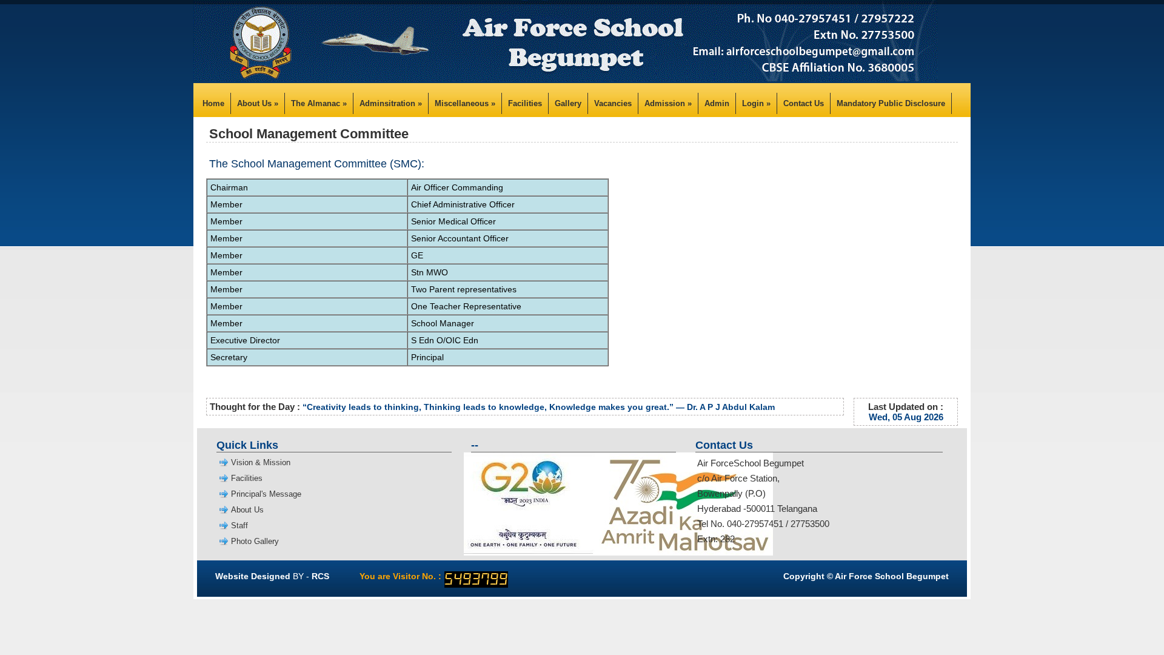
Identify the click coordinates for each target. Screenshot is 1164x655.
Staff (239, 525)
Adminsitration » (391, 103)
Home (213, 103)
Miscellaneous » (465, 103)
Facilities (525, 103)
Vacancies (613, 103)
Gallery (568, 103)
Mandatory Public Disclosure (891, 103)
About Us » (257, 103)
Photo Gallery (255, 541)
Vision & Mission (260, 462)
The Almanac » (319, 103)
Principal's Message (266, 494)
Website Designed (252, 576)
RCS (320, 576)
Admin (716, 103)
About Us (247, 509)
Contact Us (803, 103)
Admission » (668, 103)
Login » (756, 103)
